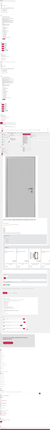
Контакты (1, 397)
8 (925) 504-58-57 (3, 55)
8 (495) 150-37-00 (5, 9)
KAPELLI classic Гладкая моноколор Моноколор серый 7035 (12, 288)
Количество (5, 274)
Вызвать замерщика (3, 413)
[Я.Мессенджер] (8, 284)
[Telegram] (5, 284)
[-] (4, 276)
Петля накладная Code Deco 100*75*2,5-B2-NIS (34, 264)
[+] (7, 276)
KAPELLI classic (23, 288)
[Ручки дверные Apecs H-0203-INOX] (22, 256)
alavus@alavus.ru (4, 71)
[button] (5, 250)
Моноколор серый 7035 (30, 288)
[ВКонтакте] (3, 284)
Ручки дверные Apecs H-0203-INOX (23, 264)
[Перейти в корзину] (9, 141)
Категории (1, 373)
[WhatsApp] (6, 284)
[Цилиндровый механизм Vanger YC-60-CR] (10, 256)
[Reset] (1, 123)
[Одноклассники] (4, 284)
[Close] (0, 1)
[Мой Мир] (9, 284)
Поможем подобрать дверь (4, 395)
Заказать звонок (3, 411)
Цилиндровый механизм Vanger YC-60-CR (10, 264)
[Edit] (1, 3)
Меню (1, 350)
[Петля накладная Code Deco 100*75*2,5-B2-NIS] (35, 256)
